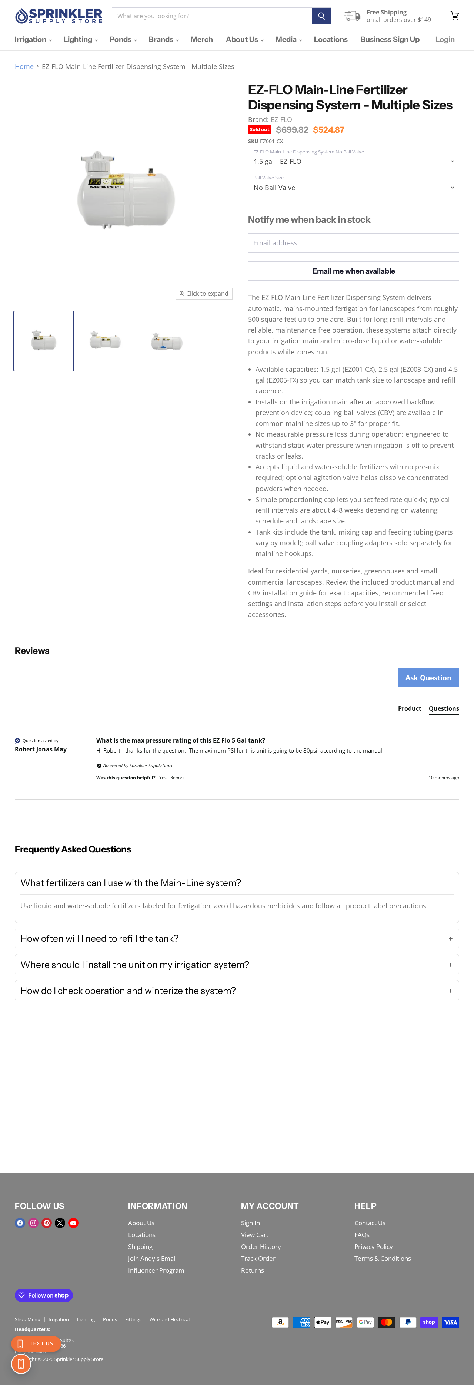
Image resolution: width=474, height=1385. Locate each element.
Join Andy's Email (152, 1258)
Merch (202, 39)
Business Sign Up (390, 39)
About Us (243, 39)
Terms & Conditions (382, 1258)
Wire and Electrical (170, 1319)
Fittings (133, 1319)
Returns (252, 1270)
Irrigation (31, 39)
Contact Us (369, 1223)
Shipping (140, 1246)
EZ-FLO (281, 119)
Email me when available (354, 271)
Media (287, 39)
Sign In (250, 1223)
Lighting (79, 39)
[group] (237, 768)
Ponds (121, 39)
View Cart (254, 1234)
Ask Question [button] (428, 677)
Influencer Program (156, 1270)
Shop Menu (27, 1319)
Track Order (258, 1258)
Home (24, 66)
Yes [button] (163, 778)
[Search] (321, 15)
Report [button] (177, 778)
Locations (331, 39)
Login (445, 39)
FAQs (362, 1234)
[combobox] (212, 15)
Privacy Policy (373, 1246)
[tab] (409, 709)
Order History (261, 1246)
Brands (162, 39)
